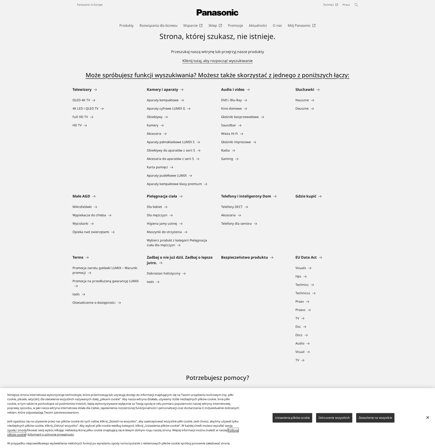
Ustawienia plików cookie (292, 418)
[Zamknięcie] (428, 417)
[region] (217, 418)
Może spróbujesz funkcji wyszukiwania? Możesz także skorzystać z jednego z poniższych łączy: (217, 75)
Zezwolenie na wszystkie (375, 418)
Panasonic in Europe (90, 5)
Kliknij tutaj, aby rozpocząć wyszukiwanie (217, 60)
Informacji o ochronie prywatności (51, 434)
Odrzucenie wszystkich (334, 418)
